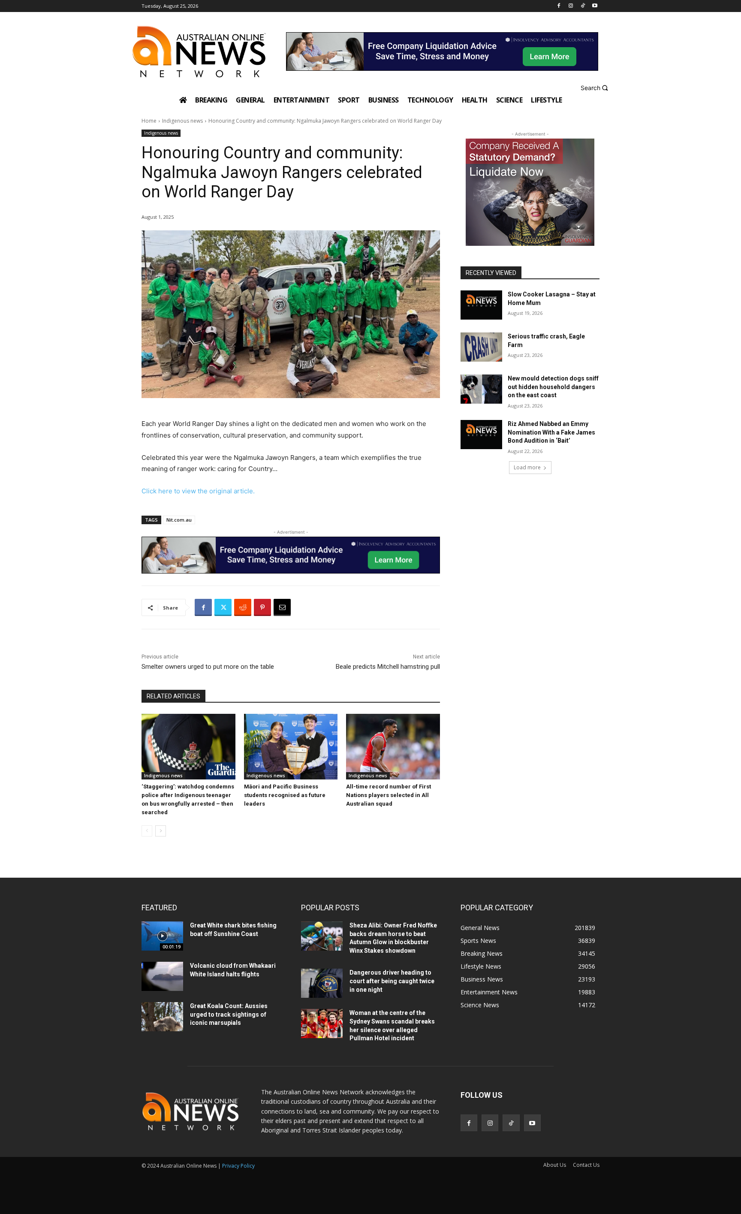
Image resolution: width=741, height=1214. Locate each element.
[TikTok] (582, 6)
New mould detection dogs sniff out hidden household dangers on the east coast (553, 387)
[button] (595, 88)
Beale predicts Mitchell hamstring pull (388, 666)
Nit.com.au (179, 519)
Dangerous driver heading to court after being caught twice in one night (391, 981)
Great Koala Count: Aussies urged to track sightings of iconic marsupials (229, 1014)
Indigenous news (182, 120)
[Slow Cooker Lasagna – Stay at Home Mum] (481, 305)
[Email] (282, 607)
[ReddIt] (242, 607)
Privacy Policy (238, 1165)
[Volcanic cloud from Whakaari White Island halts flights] (162, 976)
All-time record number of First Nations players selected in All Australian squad (388, 795)
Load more (527, 467)
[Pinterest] (262, 607)
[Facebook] (559, 6)
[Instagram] (571, 6)
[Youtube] (594, 6)
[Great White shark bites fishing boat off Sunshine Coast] (162, 936)
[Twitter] (223, 607)
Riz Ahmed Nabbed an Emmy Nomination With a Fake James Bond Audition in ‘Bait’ (551, 432)
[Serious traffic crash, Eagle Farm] (481, 347)
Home (149, 120)
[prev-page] (147, 831)
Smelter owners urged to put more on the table (208, 666)
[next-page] (160, 831)
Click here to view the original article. (198, 491)
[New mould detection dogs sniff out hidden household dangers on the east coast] (481, 389)
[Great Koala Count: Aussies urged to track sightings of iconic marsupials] (162, 1016)
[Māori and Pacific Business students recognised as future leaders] (291, 746)
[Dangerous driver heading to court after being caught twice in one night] (322, 983)
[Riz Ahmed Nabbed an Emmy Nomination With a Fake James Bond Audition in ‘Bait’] (481, 434)
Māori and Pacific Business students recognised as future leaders (284, 795)
